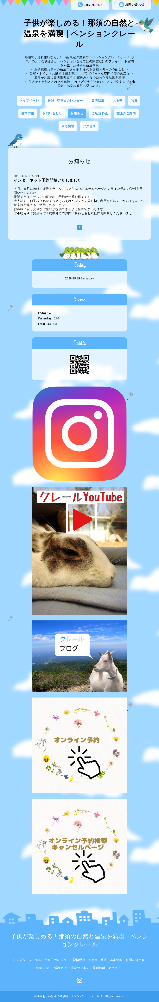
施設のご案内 (126, 113)
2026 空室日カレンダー (65, 100)
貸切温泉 (98, 100)
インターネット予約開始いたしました (47, 180)
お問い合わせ (134, 4)
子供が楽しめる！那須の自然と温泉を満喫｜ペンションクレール (79, 33)
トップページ (29, 100)
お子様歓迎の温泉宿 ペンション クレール (71, 996)
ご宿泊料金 (100, 113)
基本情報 (27, 113)
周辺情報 (67, 126)
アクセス (89, 126)
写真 (134, 100)
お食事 (118, 100)
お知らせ (77, 113)
